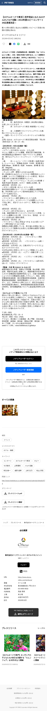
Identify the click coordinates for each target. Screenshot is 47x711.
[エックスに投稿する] (10, 44)
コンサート (8, 461)
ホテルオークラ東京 (23, 461)
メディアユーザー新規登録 (23, 370)
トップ (5, 522)
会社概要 (9, 688)
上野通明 (17, 466)
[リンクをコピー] (29, 44)
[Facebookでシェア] (14, 44)
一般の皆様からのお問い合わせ (23, 703)
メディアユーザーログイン (23, 359)
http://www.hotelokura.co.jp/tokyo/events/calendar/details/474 (23, 482)
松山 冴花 (40, 470)
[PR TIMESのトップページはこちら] (9, 3)
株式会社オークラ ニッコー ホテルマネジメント (23, 555)
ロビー (36, 461)
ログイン (30, 3)
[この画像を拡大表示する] (10, 410)
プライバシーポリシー (23, 688)
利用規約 (37, 688)
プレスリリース (16, 522)
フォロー (23, 565)
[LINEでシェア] (18, 44)
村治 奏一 (7, 470)
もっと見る (41, 628)
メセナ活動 (29, 466)
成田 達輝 (18, 470)
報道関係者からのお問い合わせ (23, 693)
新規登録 (37, 3)
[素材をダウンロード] (25, 44)
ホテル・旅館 (8, 450)
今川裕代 (7, 466)
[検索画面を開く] (44, 2)
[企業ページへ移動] (23, 543)
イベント (7, 440)
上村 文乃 (29, 470)
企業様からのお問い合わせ (23, 698)
